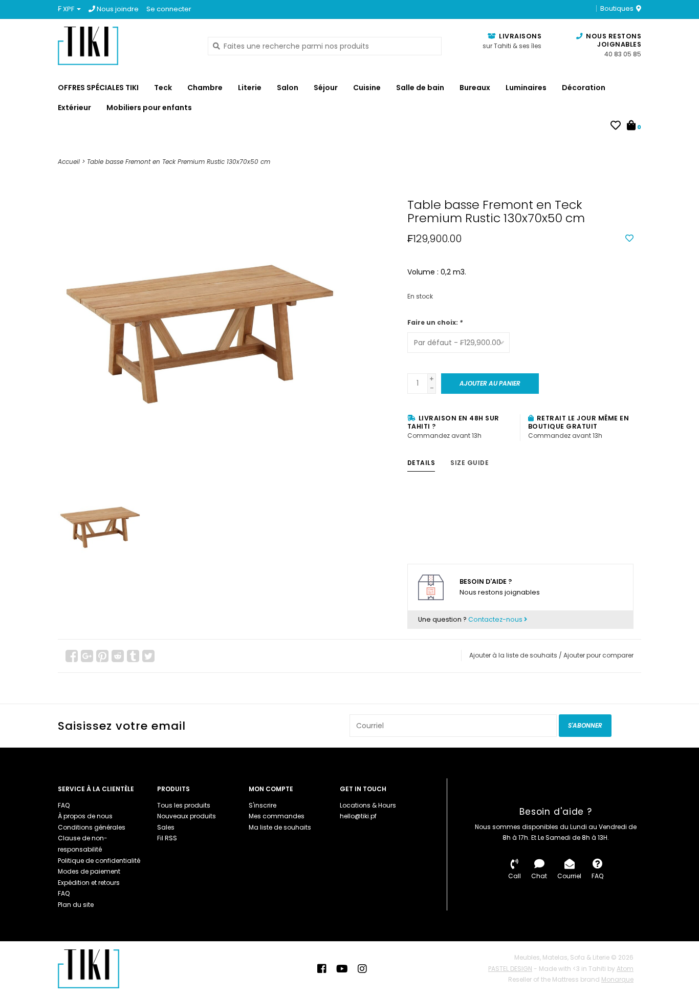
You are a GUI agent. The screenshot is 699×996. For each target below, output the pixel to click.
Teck (163, 87)
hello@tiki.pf (358, 816)
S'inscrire (262, 805)
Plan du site (76, 904)
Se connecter (168, 9)
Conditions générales (91, 827)
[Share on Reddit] (118, 656)
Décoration (583, 87)
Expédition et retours (89, 882)
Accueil (69, 161)
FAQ (64, 805)
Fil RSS (167, 838)
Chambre (205, 87)
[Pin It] (102, 656)
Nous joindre (117, 9)
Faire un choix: (435, 322)
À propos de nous (85, 816)
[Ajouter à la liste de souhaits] (629, 239)
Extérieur (74, 107)
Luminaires (526, 87)
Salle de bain (420, 87)
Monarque (617, 979)
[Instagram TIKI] (362, 969)
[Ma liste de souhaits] (615, 126)
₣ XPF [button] (67, 9)
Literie (249, 87)
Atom (625, 968)
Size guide (469, 462)
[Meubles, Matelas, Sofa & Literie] (125, 46)
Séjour (326, 87)
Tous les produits (183, 805)
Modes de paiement (89, 871)
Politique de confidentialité (99, 860)
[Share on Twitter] (148, 656)
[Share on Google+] (87, 656)
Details (421, 462)
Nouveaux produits (186, 816)
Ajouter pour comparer (598, 655)
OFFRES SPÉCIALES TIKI (98, 87)
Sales (165, 827)
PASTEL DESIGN (510, 968)
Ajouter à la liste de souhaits (513, 655)
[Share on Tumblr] (133, 656)
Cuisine (367, 87)
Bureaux (475, 87)
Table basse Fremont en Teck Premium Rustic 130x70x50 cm (178, 161)
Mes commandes (276, 816)
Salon (287, 87)
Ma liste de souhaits (280, 827)
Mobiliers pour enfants (149, 107)
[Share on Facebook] (71, 656)
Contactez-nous (496, 619)
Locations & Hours (368, 805)
